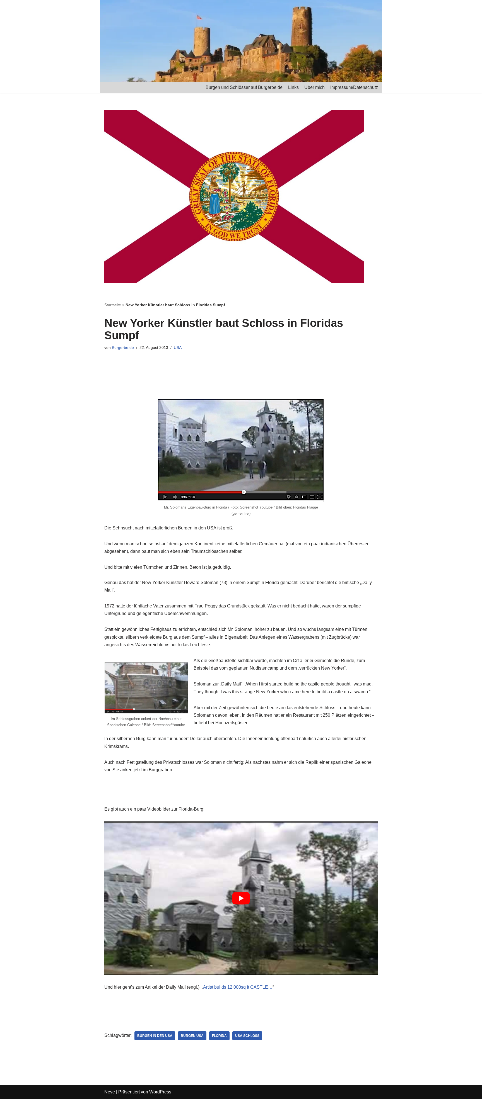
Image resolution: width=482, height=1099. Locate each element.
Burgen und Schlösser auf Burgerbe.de (244, 87)
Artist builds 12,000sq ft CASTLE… (238, 987)
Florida (219, 1036)
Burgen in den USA (154, 1036)
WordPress (160, 1092)
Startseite (112, 305)
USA (178, 347)
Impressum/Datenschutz (354, 87)
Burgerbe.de (123, 347)
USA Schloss (247, 1036)
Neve (109, 1092)
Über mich (314, 87)
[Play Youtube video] (241, 898)
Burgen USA (192, 1036)
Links (293, 87)
